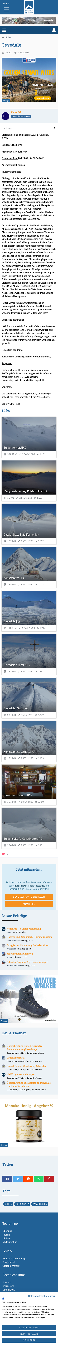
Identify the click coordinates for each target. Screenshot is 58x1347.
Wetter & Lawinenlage (14, 1258)
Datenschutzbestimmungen (42, 1296)
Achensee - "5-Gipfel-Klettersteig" (24, 928)
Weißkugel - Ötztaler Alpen (21, 1074)
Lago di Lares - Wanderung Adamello (26, 1066)
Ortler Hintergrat (15, 1057)
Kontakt (6, 1282)
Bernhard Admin (14, 965)
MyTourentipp (9, 1241)
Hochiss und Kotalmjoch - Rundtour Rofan (29, 936)
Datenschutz (8, 1289)
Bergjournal (8, 1262)
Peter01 (9, 52)
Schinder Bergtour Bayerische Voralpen (27, 962)
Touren (6, 1234)
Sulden (8, 1204)
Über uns (7, 1230)
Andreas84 (11, 940)
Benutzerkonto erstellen (29, 896)
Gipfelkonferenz (10, 1265)
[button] (4, 30)
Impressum (8, 1285)
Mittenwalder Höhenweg (20, 953)
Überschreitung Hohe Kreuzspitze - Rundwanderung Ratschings (25, 1047)
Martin (9, 957)
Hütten (6, 1238)
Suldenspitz (22, 1204)
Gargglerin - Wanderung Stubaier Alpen (27, 945)
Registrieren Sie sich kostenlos (30, 885)
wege (9, 932)
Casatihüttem (40, 1204)
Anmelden (29, 904)
